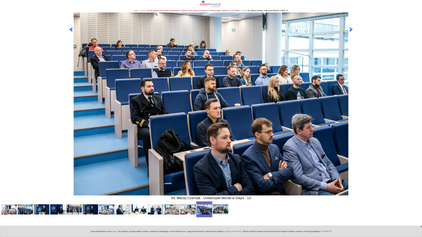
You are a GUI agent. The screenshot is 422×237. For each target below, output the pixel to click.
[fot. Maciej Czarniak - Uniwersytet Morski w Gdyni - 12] (188, 209)
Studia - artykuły (140, 10)
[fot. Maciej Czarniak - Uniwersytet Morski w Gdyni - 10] (155, 209)
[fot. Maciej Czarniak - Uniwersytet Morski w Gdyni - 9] (139, 209)
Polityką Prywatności (233, 231)
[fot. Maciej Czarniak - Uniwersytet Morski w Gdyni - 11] (172, 209)
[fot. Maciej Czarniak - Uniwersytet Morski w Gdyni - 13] (204, 209)
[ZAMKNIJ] (327, 231)
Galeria (243, 10)
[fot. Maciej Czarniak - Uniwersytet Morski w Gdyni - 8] (123, 209)
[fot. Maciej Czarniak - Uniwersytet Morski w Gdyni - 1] (9, 209)
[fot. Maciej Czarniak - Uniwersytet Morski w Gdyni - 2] (25, 209)
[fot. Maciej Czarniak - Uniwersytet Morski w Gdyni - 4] (58, 209)
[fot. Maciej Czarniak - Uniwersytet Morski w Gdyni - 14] (220, 209)
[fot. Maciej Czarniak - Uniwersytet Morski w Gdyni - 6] (90, 209)
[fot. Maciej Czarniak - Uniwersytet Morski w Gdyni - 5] (74, 209)
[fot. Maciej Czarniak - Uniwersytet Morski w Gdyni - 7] (107, 209)
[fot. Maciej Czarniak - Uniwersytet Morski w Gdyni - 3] (42, 209)
